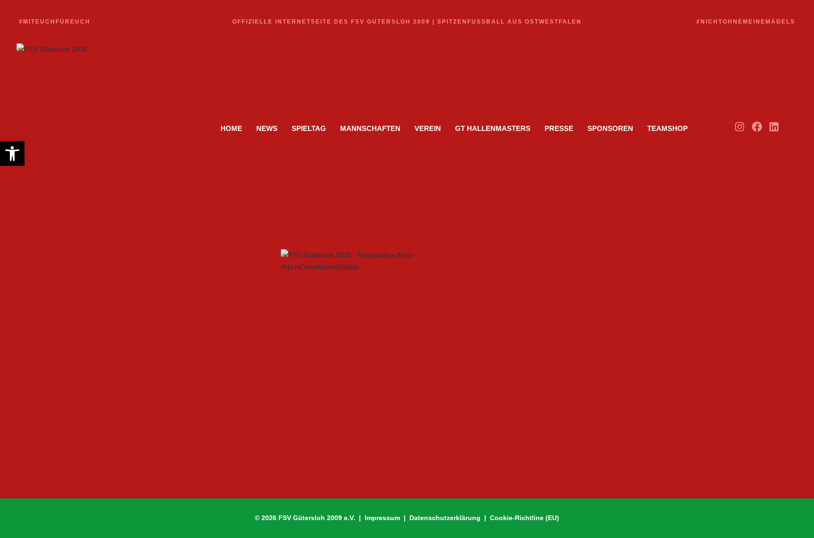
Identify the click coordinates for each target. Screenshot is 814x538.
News (266, 128)
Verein (428, 128)
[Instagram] (739, 127)
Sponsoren (610, 128)
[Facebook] (756, 127)
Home (231, 128)
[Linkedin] (774, 127)
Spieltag (309, 128)
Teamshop (667, 128)
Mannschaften (370, 128)
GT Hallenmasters (492, 128)
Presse (559, 128)
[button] (12, 153)
